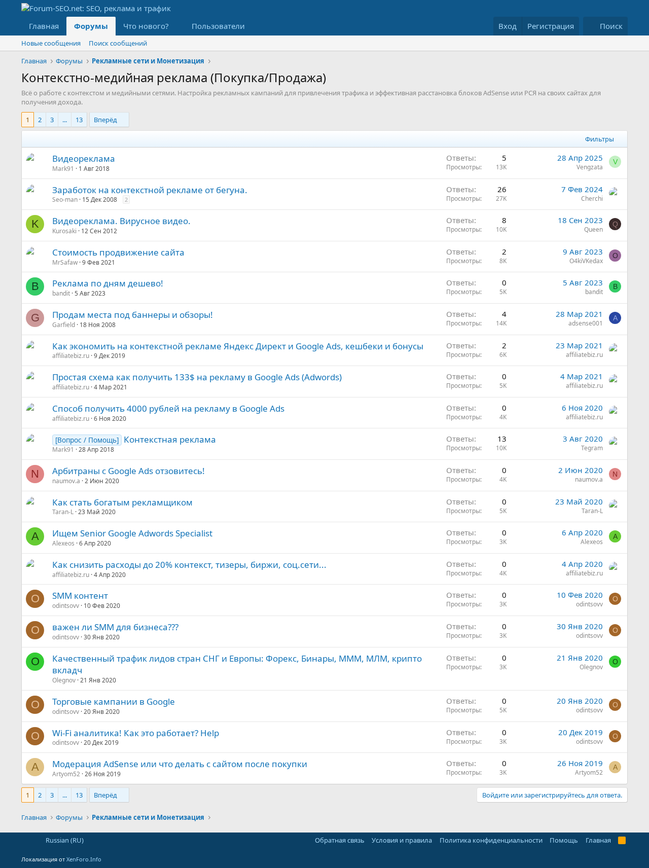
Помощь (564, 840)
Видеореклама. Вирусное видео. (121, 221)
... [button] (64, 119)
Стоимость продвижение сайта (118, 252)
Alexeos (63, 543)
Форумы (91, 26)
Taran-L (63, 512)
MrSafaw (65, 262)
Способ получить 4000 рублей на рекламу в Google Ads (168, 408)
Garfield (63, 324)
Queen (593, 229)
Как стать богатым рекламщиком (122, 502)
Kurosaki (64, 231)
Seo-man (65, 199)
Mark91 (63, 168)
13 (79, 119)
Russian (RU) (64, 840)
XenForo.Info (83, 859)
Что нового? (146, 26)
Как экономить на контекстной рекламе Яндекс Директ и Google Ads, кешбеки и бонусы (237, 346)
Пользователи (218, 26)
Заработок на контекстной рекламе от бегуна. (149, 190)
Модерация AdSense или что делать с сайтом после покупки (179, 764)
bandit (61, 293)
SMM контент (80, 595)
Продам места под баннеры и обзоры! (132, 314)
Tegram (592, 448)
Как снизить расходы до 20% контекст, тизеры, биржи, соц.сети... (189, 564)
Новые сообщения (51, 43)
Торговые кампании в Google (113, 701)
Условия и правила (402, 840)
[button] (177, 26)
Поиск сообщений (118, 43)
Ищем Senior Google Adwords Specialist (132, 533)
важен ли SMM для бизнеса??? (115, 627)
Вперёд (105, 119)
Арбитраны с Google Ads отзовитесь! (128, 471)
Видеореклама (83, 158)
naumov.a (66, 481)
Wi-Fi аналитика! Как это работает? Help (135, 733)
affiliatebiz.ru (70, 355)
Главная (44, 26)
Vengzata (589, 167)
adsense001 (585, 323)
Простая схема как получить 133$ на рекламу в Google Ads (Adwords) (197, 377)
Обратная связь (340, 840)
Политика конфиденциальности (491, 840)
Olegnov (64, 680)
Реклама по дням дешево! (107, 283)
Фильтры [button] (599, 138)
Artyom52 (66, 774)
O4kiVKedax (586, 261)
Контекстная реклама (170, 439)
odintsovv (65, 605)
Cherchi (592, 198)
